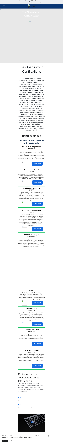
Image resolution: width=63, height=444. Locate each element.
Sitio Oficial (37, 163)
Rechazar (13, 441)
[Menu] (4, 6)
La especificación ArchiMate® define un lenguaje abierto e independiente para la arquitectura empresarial (31, 152)
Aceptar (5, 441)
